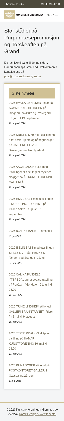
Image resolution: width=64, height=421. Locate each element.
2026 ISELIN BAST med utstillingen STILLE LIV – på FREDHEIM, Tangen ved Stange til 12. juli (31, 252)
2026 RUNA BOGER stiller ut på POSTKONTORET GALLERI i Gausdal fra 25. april (29, 370)
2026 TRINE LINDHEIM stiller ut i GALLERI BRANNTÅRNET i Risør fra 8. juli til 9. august (31, 311)
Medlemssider (50, 4)
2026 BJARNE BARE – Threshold (30, 230)
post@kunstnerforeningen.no (22, 76)
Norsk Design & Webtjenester (37, 414)
